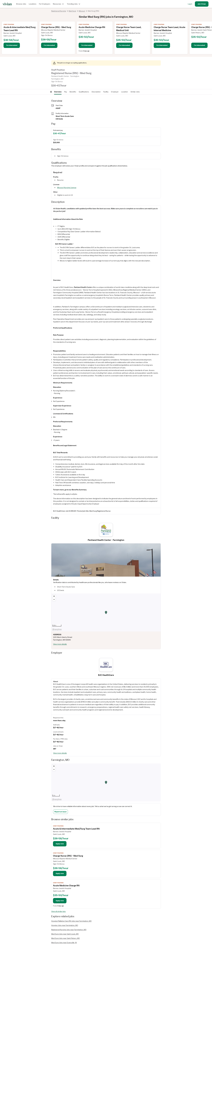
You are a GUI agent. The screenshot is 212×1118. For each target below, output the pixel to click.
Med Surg (72, 11)
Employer (115, 92)
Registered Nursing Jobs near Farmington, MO (68, 930)
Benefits (73, 92)
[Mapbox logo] (57, 629)
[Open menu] (51, 92)
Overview (58, 92)
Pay (65, 92)
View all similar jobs (58, 911)
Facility (105, 92)
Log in (190, 4)
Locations (32, 4)
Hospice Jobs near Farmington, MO (64, 925)
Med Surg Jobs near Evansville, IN (64, 943)
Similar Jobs (135, 92)
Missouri (82, 11)
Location (124, 92)
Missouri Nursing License (66, 188)
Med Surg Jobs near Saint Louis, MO (65, 934)
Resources (57, 4)
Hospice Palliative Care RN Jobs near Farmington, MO (71, 921)
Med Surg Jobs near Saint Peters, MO (65, 938)
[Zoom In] (54, 596)
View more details (60, 644)
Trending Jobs (72, 4)
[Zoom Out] (54, 599)
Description (96, 92)
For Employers (44, 4)
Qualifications (84, 92)
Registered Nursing (58, 11)
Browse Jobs (21, 4)
